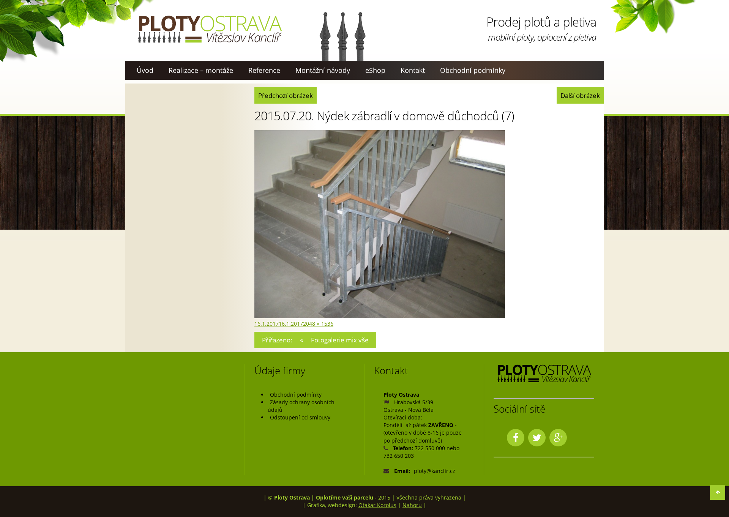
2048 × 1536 (318, 323)
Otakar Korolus (377, 505)
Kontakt (413, 70)
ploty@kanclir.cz (434, 470)
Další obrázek (580, 95)
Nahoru (412, 505)
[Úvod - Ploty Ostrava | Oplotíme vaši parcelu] (210, 29)
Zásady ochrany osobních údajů (301, 406)
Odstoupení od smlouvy (300, 417)
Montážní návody (322, 70)
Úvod (145, 70)
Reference (264, 70)
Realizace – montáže (201, 70)
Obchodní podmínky (472, 70)
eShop (375, 70)
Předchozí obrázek (285, 95)
